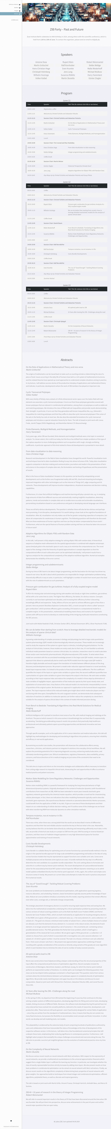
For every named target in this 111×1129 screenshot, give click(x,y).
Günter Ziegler (95, 78)
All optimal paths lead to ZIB (77, 307)
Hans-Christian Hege (41, 68)
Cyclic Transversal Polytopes (77, 129)
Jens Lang (68, 71)
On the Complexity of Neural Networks (80, 326)
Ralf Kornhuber (67, 65)
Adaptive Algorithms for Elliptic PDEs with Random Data (86, 170)
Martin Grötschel (41, 65)
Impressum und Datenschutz (11, 1126)
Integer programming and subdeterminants (82, 152)
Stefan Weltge (95, 65)
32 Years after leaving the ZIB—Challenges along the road (86, 312)
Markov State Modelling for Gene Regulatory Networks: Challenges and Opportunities (86, 235)
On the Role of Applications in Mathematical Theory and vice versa (86, 124)
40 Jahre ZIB (58, 1121)
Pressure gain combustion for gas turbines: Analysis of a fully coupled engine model (86, 205)
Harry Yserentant (95, 75)
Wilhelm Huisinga (41, 75)
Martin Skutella (67, 78)
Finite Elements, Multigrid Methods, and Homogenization (86, 133)
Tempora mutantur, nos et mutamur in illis (82, 249)
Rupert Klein (68, 62)
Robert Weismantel (95, 62)
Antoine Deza (41, 62)
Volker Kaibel (41, 78)
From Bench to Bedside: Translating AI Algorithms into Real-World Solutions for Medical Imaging (85, 229)
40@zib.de (96, 39)
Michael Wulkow (95, 71)
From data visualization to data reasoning (81, 147)
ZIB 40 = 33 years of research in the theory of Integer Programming (85, 332)
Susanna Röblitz (68, 75)
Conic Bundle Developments (77, 254)
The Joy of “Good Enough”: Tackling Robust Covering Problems (85, 269)
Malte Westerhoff (94, 68)
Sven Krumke (68, 68)
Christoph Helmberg (41, 71)
